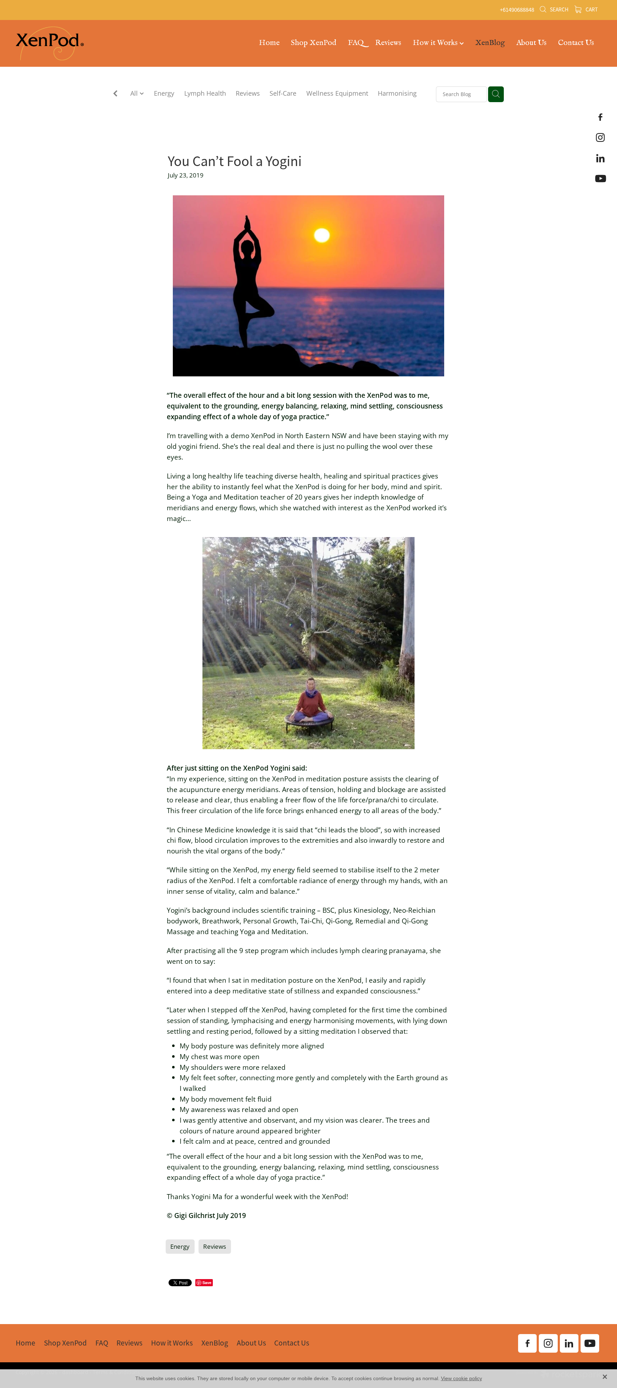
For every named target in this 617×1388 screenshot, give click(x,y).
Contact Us (576, 42)
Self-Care (283, 93)
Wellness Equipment (337, 93)
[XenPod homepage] (74, 43)
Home (269, 42)
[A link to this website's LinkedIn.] (600, 158)
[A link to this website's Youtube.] (600, 178)
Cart (591, 9)
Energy (164, 93)
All (135, 93)
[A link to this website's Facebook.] (600, 117)
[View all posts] (115, 94)
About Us (531, 42)
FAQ (356, 42)
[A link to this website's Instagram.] (600, 137)
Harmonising (397, 93)
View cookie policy (461, 1378)
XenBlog (490, 42)
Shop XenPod (313, 42)
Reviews (388, 42)
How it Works (436, 42)
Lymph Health (205, 93)
